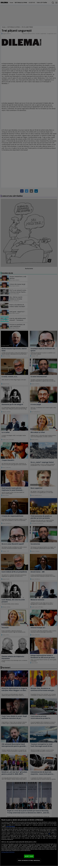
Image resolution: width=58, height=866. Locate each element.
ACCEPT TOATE (29, 856)
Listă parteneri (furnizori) (7, 852)
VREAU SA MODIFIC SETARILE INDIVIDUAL (29, 860)
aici (49, 833)
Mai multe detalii (10, 826)
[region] (29, 841)
